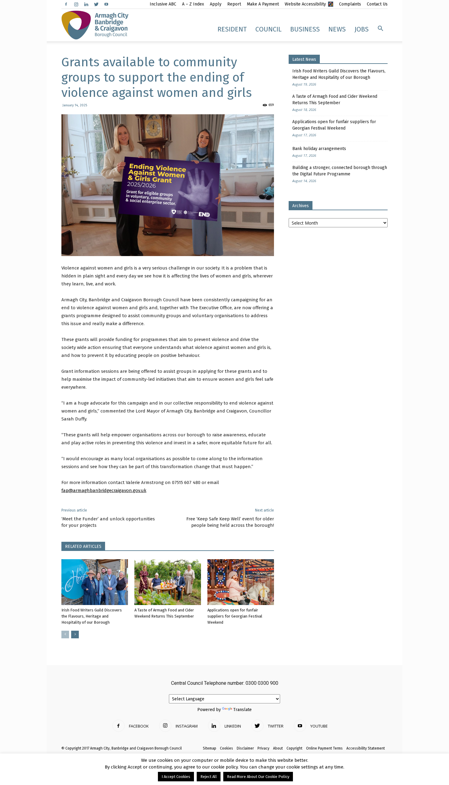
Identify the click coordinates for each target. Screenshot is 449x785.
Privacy (263, 748)
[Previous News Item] (65, 634)
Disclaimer (245, 748)
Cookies (226, 748)
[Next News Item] (75, 634)
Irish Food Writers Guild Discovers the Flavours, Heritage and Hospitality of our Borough (91, 616)
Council (268, 29)
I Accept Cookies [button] (176, 776)
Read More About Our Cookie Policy (258, 776)
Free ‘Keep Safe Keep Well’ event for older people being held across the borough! (230, 522)
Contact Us (377, 4)
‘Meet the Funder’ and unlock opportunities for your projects (108, 522)
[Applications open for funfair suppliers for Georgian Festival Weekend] (240, 582)
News (337, 29)
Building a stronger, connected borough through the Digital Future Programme (339, 171)
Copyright (294, 748)
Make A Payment (263, 4)
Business (305, 29)
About (278, 748)
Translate (242, 709)
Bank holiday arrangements (319, 148)
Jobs (361, 29)
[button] (380, 28)
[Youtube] (106, 4)
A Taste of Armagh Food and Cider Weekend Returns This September (334, 99)
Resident (232, 29)
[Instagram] (76, 4)
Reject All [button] (208, 776)
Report (234, 4)
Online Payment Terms (324, 748)
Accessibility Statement (365, 748)
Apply (215, 4)
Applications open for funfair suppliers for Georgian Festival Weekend (234, 616)
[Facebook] (66, 4)
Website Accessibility (305, 4)
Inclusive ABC (163, 4)
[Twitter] (96, 4)
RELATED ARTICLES (83, 546)
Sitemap (209, 748)
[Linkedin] (86, 4)
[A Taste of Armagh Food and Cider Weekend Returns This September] (167, 582)
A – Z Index (193, 4)
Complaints (350, 4)
